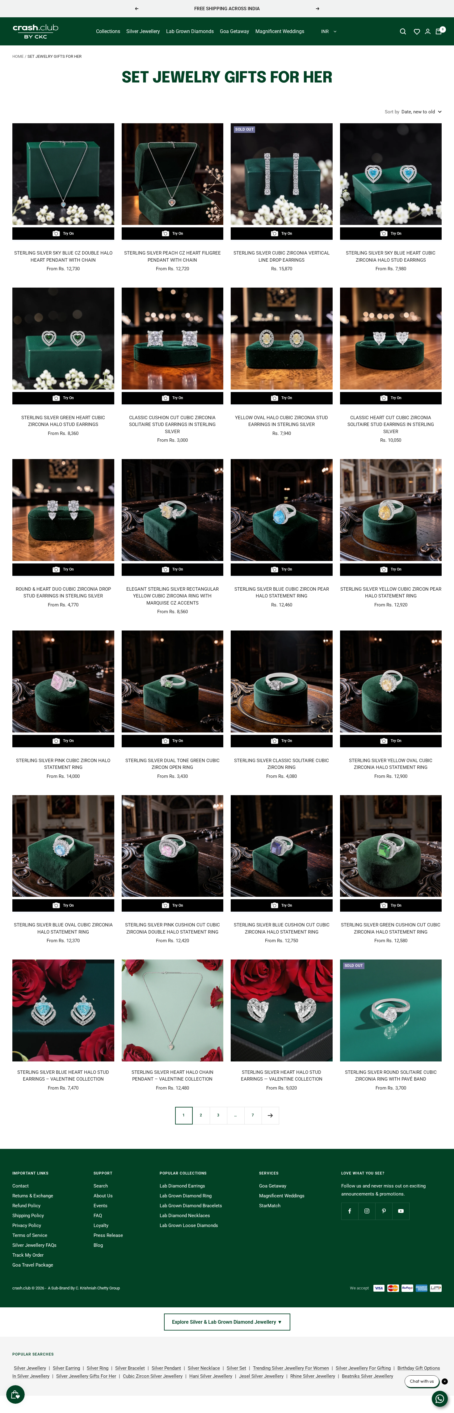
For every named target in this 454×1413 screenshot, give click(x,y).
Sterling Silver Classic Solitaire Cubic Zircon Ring (281, 764)
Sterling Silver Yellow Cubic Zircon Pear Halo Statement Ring (390, 592)
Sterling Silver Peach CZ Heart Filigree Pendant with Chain (172, 256)
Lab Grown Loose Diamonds (189, 1225)
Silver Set (236, 1368)
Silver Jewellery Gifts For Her (86, 1376)
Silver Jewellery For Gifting (363, 1368)
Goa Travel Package (32, 1265)
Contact (20, 1186)
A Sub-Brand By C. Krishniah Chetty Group (84, 1288)
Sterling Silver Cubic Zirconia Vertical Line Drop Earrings (281, 256)
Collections (108, 31)
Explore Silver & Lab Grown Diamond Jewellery (227, 1322)
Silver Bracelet (130, 1368)
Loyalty (101, 1225)
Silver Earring (66, 1368)
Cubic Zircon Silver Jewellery (153, 1376)
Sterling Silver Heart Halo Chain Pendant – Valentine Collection (172, 1075)
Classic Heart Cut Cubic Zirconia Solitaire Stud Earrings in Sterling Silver (390, 424)
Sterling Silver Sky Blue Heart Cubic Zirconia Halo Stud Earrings (390, 256)
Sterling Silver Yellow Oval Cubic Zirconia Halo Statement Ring (390, 764)
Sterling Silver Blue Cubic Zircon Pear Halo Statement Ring (281, 592)
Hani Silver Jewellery (210, 1376)
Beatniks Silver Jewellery (367, 1376)
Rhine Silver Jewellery (312, 1376)
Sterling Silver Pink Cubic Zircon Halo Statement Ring (63, 764)
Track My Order (28, 1255)
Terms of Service (29, 1235)
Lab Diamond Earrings (182, 1186)
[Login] (428, 31)
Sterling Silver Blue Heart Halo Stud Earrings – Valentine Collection (63, 1075)
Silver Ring (97, 1368)
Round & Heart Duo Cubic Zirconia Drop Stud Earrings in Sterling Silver (63, 592)
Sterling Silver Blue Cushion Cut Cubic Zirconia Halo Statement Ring (282, 928)
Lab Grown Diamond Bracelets (191, 1205)
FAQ (98, 1215)
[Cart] (438, 31)
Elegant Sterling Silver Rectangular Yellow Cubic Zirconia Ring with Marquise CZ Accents (172, 596)
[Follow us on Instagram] (366, 1211)
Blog (98, 1245)
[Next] (270, 1115)
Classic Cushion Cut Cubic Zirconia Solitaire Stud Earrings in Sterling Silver (172, 424)
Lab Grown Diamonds (190, 31)
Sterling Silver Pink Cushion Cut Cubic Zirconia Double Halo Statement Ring (172, 928)
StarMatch (269, 1205)
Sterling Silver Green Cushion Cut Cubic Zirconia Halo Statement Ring (390, 928)
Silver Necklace (204, 1368)
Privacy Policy (26, 1225)
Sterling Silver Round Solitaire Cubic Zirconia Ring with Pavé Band (391, 1075)
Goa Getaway (234, 31)
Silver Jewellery (143, 31)
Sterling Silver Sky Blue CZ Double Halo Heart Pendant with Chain (63, 256)
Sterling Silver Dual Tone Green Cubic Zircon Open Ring (172, 764)
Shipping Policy (28, 1215)
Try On (68, 233)
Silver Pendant (166, 1368)
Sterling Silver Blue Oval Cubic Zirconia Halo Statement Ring (63, 928)
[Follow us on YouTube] (400, 1211)
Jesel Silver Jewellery (261, 1376)
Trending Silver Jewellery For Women (291, 1368)
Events (100, 1205)
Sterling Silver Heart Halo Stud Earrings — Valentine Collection (281, 1075)
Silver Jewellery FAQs (34, 1245)
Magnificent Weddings (279, 31)
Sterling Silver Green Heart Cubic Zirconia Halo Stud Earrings (63, 421)
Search (101, 1186)
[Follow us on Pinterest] (383, 1211)
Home (17, 56)
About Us (103, 1196)
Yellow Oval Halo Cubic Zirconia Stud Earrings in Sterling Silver (281, 421)
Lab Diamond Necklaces (185, 1215)
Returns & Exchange (32, 1196)
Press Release (108, 1235)
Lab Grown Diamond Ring (186, 1196)
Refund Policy (26, 1205)
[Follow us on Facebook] (349, 1211)
